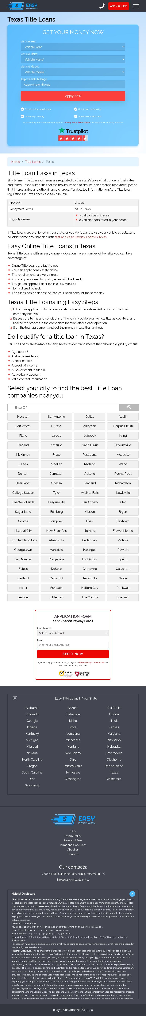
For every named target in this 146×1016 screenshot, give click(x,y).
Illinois (114, 721)
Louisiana (73, 733)
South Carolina (32, 772)
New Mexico (114, 753)
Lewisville (123, 492)
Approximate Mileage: (34, 79)
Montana (73, 746)
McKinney (23, 454)
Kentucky (32, 733)
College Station (23, 492)
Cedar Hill (56, 578)
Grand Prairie (89, 445)
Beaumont (23, 483)
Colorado (32, 714)
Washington (72, 779)
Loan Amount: (44, 628)
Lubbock (89, 435)
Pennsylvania (73, 766)
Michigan (32, 740)
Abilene (89, 473)
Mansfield (56, 550)
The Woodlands (23, 502)
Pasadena (90, 454)
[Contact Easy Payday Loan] (102, 6)
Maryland (114, 733)
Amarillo (56, 445)
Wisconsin (114, 779)
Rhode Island (114, 766)
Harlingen (89, 550)
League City (56, 502)
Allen (122, 502)
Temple (89, 531)
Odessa (56, 483)
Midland (89, 464)
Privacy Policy (71, 122)
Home (15, 162)
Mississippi (113, 740)
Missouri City (23, 531)
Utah (32, 779)
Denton (23, 473)
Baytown (123, 521)
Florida (114, 714)
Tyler (56, 492)
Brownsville (123, 445)
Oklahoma (114, 759)
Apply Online (118, 6)
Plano (23, 435)
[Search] (129, 407)
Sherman (123, 597)
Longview (56, 521)
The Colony (90, 597)
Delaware (73, 714)
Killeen (23, 464)
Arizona (73, 708)
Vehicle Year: (28, 41)
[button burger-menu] (136, 6)
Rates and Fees (73, 840)
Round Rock (123, 473)
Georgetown (23, 550)
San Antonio (56, 416)
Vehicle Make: (29, 54)
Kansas (114, 727)
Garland (23, 445)
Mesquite (123, 454)
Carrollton (56, 473)
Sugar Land (23, 512)
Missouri (32, 746)
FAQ (73, 831)
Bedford (23, 578)
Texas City (90, 578)
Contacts (73, 854)
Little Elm (56, 597)
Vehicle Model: (30, 66)
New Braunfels (56, 531)
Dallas (89, 416)
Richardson (123, 483)
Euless (23, 569)
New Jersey (73, 753)
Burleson (56, 588)
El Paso (56, 426)
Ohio (73, 759)
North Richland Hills (23, 540)
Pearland (89, 483)
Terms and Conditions (73, 845)
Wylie (123, 578)
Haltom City (89, 588)
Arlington (89, 426)
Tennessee (72, 772)
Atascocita (56, 540)
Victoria (123, 540)
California (114, 708)
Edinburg (56, 512)
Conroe (23, 521)
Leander (23, 597)
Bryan (123, 512)
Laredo (56, 435)
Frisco (56, 454)
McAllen (56, 464)
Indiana (32, 727)
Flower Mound (123, 531)
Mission (89, 512)
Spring (122, 559)
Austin (123, 416)
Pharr (89, 521)
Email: (40, 640)
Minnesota (73, 740)
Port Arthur (89, 559)
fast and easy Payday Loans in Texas (81, 237)
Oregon (32, 766)
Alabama (32, 708)
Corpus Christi (123, 426)
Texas (114, 772)
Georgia (32, 721)
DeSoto (56, 569)
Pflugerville (56, 559)
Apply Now (73, 96)
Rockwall (123, 588)
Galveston (123, 569)
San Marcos (23, 559)
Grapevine (90, 569)
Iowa (73, 727)
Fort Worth (23, 426)
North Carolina (32, 759)
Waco (123, 464)
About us (73, 849)
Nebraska (114, 746)
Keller (23, 588)
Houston (23, 416)
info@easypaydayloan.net (73, 879)
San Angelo (90, 502)
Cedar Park (89, 540)
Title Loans (33, 162)
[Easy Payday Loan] (22, 6)
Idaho (73, 721)
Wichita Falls (90, 492)
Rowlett (123, 550)
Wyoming (32, 785)
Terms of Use (84, 122)
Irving (123, 435)
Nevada (32, 753)
